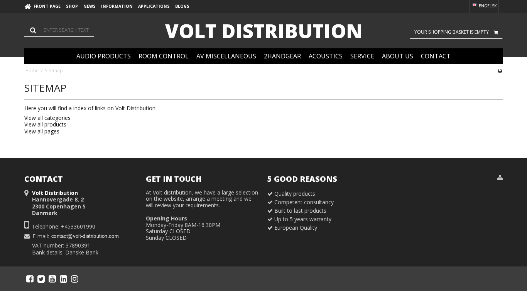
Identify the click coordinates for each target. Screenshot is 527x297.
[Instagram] (74, 279)
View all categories (47, 117)
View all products (45, 124)
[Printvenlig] (500, 70)
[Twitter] (41, 279)
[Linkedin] (63, 279)
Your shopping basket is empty (451, 32)
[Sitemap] (500, 177)
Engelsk (487, 6)
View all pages (41, 131)
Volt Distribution (263, 31)
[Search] (59, 30)
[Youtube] (52, 279)
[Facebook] (30, 279)
